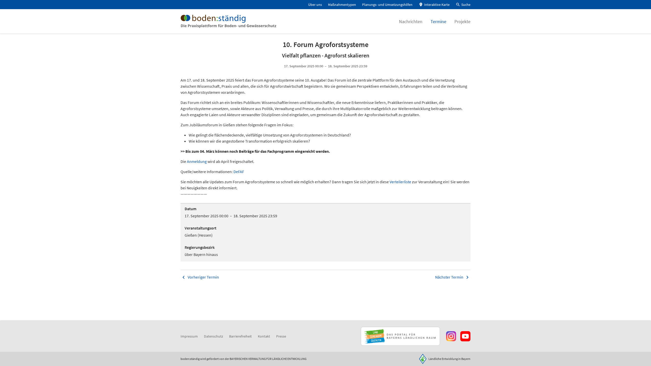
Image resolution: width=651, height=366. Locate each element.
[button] (463, 4)
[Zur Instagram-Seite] (451, 336)
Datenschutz (213, 336)
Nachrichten (410, 21)
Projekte (462, 21)
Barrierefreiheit (240, 336)
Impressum (189, 336)
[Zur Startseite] (228, 21)
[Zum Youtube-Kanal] (465, 336)
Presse (281, 336)
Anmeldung (197, 161)
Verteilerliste (400, 181)
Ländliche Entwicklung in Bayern (449, 359)
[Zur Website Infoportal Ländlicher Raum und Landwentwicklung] (400, 336)
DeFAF (239, 171)
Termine (438, 21)
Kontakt (264, 336)
